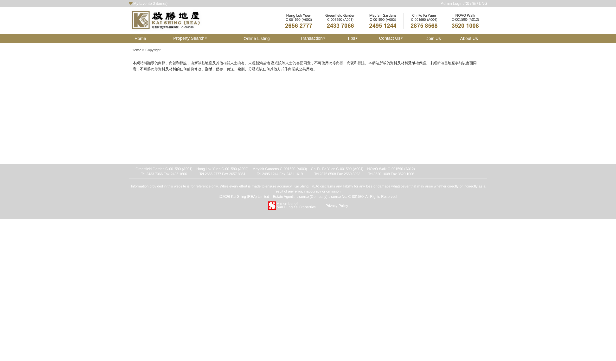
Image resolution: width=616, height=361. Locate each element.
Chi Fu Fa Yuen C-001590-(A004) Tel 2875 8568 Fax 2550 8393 (337, 171)
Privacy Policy (337, 205)
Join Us (433, 38)
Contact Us (391, 38)
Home (140, 38)
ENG (483, 3)
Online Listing (257, 38)
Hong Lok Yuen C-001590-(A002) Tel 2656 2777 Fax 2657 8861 (222, 171)
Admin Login (451, 3)
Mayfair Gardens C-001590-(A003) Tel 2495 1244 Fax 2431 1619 (279, 171)
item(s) (150, 3)
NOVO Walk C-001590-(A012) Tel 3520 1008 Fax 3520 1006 (391, 171)
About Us (469, 38)
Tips (352, 38)
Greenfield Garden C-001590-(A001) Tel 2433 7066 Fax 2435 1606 (163, 171)
